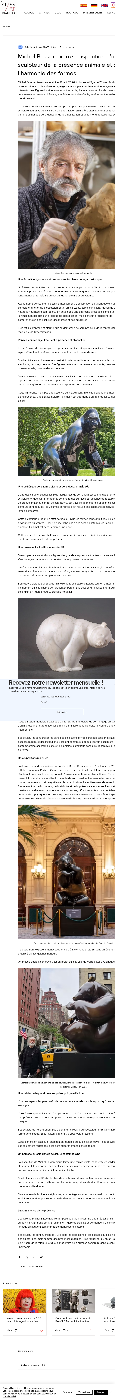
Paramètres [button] (68, 1392)
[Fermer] (111, 1392)
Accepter (101, 1392)
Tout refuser (84, 1392)
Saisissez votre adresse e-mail (56, 697)
